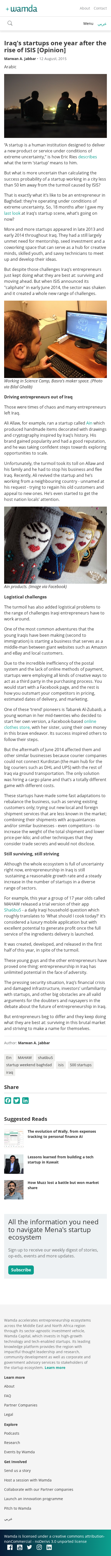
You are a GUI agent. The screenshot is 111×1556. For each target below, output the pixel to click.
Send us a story (17, 1470)
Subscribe (21, 1270)
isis (61, 1064)
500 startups (81, 1064)
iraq (9, 1072)
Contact (100, 8)
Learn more (55, 1367)
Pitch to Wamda (17, 1508)
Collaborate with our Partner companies (38, 1489)
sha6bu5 (45, 1057)
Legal (8, 1414)
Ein (9, 1057)
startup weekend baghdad (29, 1064)
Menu (88, 23)
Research (12, 1442)
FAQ (7, 1395)
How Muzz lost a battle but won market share (63, 1185)
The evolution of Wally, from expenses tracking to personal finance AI (62, 1134)
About (85, 8)
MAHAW (25, 1057)
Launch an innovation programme (33, 1498)
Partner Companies (20, 1405)
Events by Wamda (19, 1451)
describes (87, 157)
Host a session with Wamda (28, 1480)
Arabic (10, 67)
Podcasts (11, 1433)
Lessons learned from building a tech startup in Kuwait (60, 1159)
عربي (102, 23)
